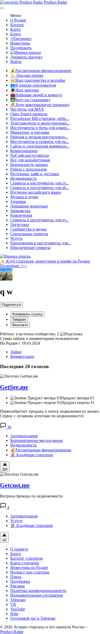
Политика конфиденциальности (38, 590)
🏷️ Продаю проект (27, 75)
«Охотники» (21, 38)
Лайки (16, 352)
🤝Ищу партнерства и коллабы (37, 80)
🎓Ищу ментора (24, 90)
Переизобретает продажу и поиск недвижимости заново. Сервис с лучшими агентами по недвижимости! (50, 413)
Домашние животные (29, 206)
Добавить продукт (26, 57)
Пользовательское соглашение (36, 595)
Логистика (19, 224)
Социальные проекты (29, 234)
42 (4, 540)
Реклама (17, 586)
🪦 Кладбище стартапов (31, 455)
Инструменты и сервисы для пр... (39, 141)
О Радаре (18, 20)
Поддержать (21, 48)
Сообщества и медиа (28, 229)
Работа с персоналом (28, 169)
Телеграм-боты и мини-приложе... (40, 123)
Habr (14, 613)
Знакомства (20, 211)
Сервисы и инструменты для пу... (39, 220)
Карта (15, 29)
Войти (16, 61)
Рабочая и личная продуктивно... (39, 137)
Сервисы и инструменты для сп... (39, 183)
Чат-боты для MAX (27, 109)
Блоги (15, 34)
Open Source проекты (28, 114)
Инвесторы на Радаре (29, 567)
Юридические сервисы (30, 247)
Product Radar (55, 2)
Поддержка (20, 581)
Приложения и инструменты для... (40, 243)
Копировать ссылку (27, 314)
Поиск (16, 577)
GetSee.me (14, 387)
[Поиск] (25, 52)
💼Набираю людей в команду (36, 95)
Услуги (16, 238)
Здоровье (18, 201)
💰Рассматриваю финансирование (40, 70)
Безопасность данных (29, 164)
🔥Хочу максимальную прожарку (40, 104)
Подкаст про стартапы (29, 572)
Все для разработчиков (30, 160)
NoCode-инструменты (29, 155)
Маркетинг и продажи (29, 132)
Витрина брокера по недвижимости (31, 496)
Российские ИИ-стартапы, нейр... (39, 118)
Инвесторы (20, 43)
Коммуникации (23, 151)
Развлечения (21, 215)
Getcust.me (15, 485)
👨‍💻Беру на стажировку (30, 100)
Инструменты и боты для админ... (40, 128)
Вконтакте (20, 325)
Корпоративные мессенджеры (36, 440)
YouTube (17, 609)
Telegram (19, 319)
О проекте (19, 549)
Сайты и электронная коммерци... (39, 146)
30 (8, 427)
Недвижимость (23, 178)
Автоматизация (23, 436)
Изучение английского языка (35, 192)
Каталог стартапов (26, 558)
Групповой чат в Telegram (32, 618)
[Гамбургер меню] (2, 8)
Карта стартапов (24, 563)
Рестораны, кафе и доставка (34, 174)
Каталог (17, 25)
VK (13, 604)
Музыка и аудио (24, 197)
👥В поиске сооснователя (33, 85)
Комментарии (22, 356)
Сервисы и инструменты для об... (39, 187)
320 (4, 469)
